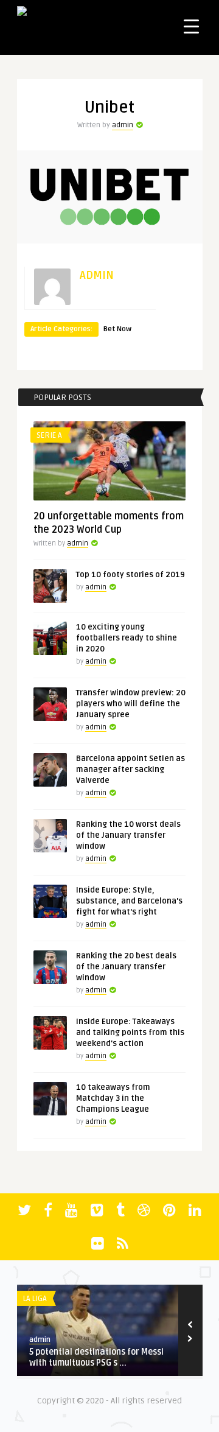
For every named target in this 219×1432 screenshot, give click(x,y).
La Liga (35, 1299)
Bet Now (117, 329)
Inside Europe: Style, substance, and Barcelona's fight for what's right (129, 901)
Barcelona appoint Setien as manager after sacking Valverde (130, 769)
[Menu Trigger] (191, 26)
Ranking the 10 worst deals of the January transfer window (128, 835)
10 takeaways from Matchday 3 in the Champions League (113, 1098)
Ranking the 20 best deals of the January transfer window (126, 967)
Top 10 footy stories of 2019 (130, 575)
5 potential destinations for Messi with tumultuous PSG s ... (96, 1357)
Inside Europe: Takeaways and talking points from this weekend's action (130, 1032)
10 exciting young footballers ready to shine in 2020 (126, 638)
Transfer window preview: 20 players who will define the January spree (131, 704)
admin (122, 125)
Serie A (49, 435)
